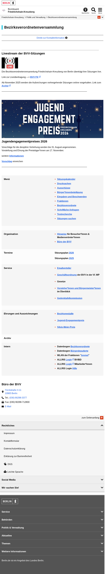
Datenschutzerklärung (14, 448)
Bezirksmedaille (65, 314)
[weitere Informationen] (4, 10)
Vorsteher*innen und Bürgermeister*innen (79, 288)
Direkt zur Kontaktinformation (51, 38)
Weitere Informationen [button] (14, 551)
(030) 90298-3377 (18, 398)
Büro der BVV (64, 242)
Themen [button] (6, 543)
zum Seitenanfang (90, 418)
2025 (71, 258)
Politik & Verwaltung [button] (13, 527)
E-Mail (8, 406)
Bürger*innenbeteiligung (70, 192)
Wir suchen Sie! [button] (10, 487)
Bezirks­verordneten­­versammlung (62, 17)
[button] (100, 17)
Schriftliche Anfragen (68, 210)
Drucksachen (64, 183)
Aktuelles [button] (7, 535)
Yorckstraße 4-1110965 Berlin (13, 391)
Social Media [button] (8, 479)
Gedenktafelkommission (69, 298)
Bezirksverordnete (66, 205)
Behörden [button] (7, 519)
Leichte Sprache (15, 472)
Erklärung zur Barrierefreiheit (18, 456)
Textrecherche (64, 214)
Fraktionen (62, 201)
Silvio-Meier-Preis (66, 327)
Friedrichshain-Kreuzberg (13, 17)
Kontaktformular (11, 441)
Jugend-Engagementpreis (70, 320)
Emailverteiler (64, 268)
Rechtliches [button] (8, 425)
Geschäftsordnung (67, 275)
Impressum (9, 433)
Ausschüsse (63, 188)
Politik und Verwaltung (35, 17)
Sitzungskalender (66, 179)
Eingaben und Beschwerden (72, 197)
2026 (71, 253)
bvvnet (84, 355)
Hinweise (62, 234)
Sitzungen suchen (66, 218)
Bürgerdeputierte (79, 351)
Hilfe (74, 368)
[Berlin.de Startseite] (8, 3)
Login (69, 359)
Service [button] (6, 512)
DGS (10, 464)
